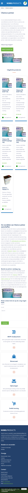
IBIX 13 (14, 251)
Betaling (2, 449)
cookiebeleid (4, 491)
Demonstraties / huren (5, 456)
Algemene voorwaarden (6, 465)
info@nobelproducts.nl (8, 483)
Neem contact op (7, 49)
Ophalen (3, 458)
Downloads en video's (5, 461)
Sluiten (24, 489)
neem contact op (5, 279)
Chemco (15, 275)
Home (2, 8)
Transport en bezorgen (6, 447)
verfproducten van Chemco (18, 241)
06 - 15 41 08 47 (6, 481)
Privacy (2, 463)
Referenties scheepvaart (6, 459)
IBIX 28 (9, 251)
